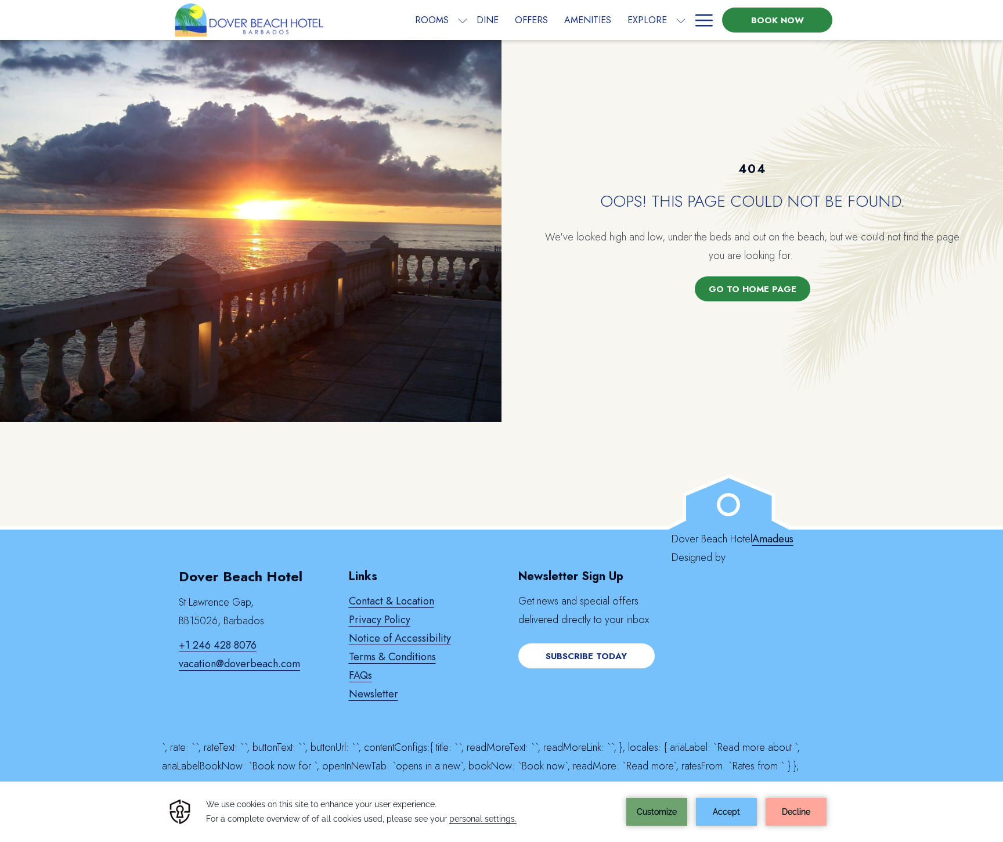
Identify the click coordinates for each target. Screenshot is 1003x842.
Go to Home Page (752, 289)
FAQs (360, 675)
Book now (777, 20)
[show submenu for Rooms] (462, 20)
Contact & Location (391, 601)
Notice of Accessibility (400, 638)
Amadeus (772, 538)
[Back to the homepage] (248, 20)
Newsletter (373, 693)
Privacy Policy (379, 619)
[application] (501, 812)
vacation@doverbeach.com (239, 663)
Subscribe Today (586, 656)
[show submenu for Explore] (681, 20)
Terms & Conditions (392, 656)
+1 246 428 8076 (218, 645)
